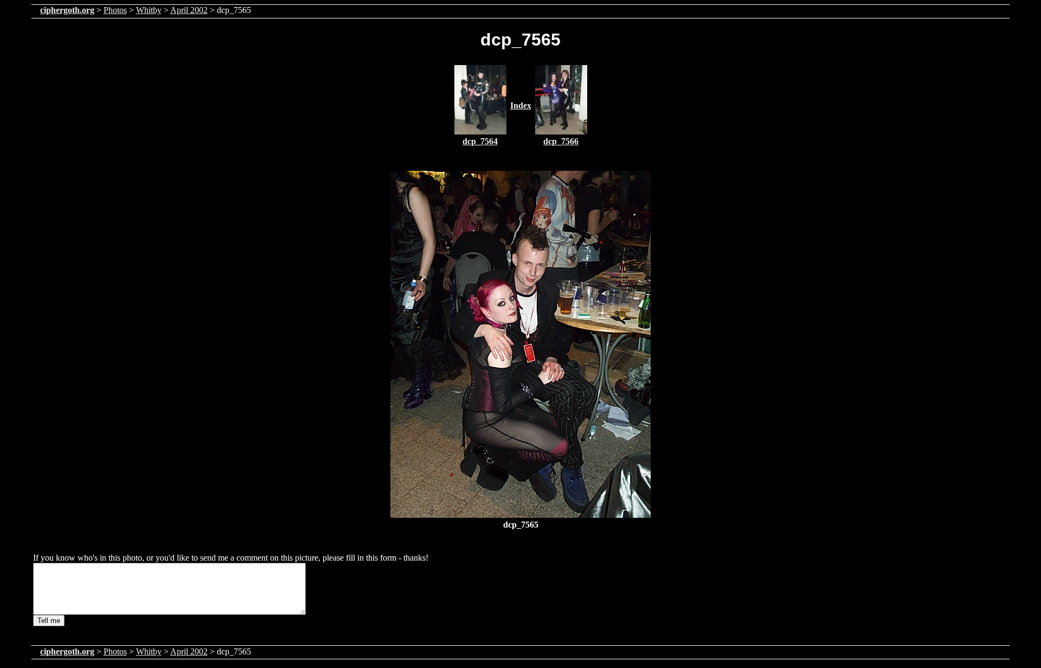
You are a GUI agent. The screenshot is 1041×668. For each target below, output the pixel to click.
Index (520, 105)
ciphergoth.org (67, 10)
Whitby (149, 10)
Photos (115, 10)
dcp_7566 (561, 141)
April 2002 (189, 10)
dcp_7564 (480, 141)
